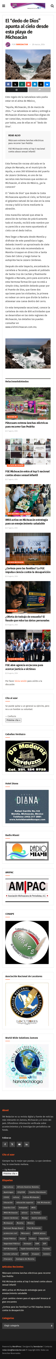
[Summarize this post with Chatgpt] (16, 89)
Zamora (46, 1254)
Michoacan (8, 1223)
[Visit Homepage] (28, 6)
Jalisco (24, 1213)
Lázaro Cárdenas (11, 1218)
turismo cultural (11, 1254)
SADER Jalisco (39, 1233)
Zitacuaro (8, 1259)
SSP (44, 1244)
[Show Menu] (3, 6)
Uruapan (35, 1254)
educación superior (25, 1203)
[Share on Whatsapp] (22, 84)
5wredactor (22, 44)
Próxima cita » (13, 720)
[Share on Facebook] (8, 84)
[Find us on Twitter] (12, 1144)
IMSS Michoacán (11, 1213)
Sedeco (32, 1239)
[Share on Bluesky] (47, 84)
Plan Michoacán (34, 1228)
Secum (22, 1239)
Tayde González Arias (30, 1249)
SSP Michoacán (10, 1249)
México (30, 1223)
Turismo (46, 1249)
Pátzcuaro (25, 1233)
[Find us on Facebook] (5, 1144)
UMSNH (25, 1254)
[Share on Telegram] (34, 84)
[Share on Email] (28, 84)
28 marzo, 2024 (38, 44)
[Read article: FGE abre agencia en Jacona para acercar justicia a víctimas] (28, 646)
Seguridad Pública (12, 1244)
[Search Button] (52, 6)
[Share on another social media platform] (39, 89)
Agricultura (8, 1187)
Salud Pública (10, 1239)
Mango (25, 1218)
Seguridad (44, 1239)
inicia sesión (21, 681)
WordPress (16, 1347)
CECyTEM (21, 1192)
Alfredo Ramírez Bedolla (28, 1187)
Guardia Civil (9, 1208)
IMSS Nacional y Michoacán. (19, 514)
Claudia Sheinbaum (37, 1192)
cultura (16, 1197)
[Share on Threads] (41, 84)
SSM (37, 1244)
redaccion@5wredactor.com (13, 1350)
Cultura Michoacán (31, 1197)
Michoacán (12, 417)
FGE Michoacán (43, 1203)
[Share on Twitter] (15, 84)
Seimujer (27, 1244)
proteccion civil (10, 1233)
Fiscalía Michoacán (15, 465)
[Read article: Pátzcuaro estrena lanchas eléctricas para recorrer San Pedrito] (28, 403)
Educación (8, 1203)
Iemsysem (23, 1208)
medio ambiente (39, 1218)
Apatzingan (8, 1192)
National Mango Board (13, 1228)
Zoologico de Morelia (25, 1259)
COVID (6, 1197)
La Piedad (35, 1213)
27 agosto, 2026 (12, 431)
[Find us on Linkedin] (26, 1144)
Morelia (20, 1223)
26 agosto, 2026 (12, 576)
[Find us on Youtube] (19, 1144)
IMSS (33, 1208)
